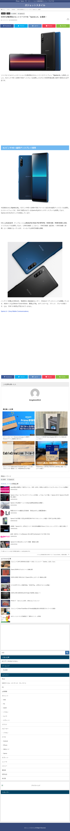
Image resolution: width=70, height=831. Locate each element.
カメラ (5, 716)
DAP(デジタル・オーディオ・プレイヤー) (14, 683)
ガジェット (5, 695)
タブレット (6, 720)
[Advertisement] (35, 98)
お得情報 (4, 691)
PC (3, 687)
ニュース (4, 761)
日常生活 (4, 774)
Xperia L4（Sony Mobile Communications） (15, 311)
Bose (3, 678)
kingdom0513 (35, 400)
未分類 (4, 778)
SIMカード (6, 749)
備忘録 (4, 770)
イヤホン (5, 712)
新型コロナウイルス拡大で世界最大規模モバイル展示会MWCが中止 (16, 551)
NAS (4, 699)
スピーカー (5, 728)
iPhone (5, 745)
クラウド (4, 724)
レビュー (4, 766)
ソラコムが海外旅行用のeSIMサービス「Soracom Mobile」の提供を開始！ (52, 554)
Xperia (5, 753)
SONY (14, 13)
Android (3, 13)
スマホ (8, 13)
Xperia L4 (21, 13)
